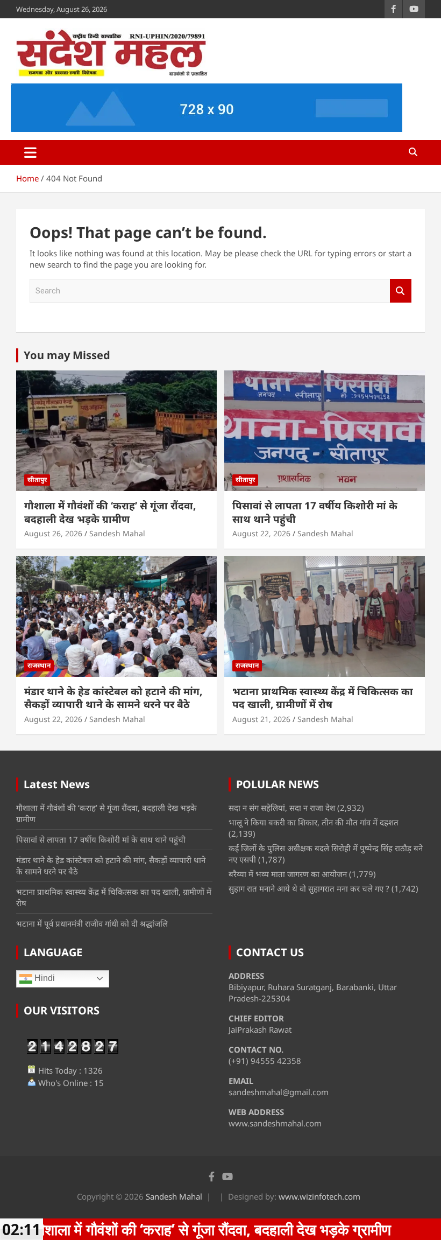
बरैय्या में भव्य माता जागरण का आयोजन (288, 873)
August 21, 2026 (261, 719)
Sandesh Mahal (117, 533)
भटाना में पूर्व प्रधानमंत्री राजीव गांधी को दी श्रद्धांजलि (92, 923)
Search (400, 291)
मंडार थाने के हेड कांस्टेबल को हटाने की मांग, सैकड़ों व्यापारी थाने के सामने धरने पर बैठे (113, 698)
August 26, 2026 (53, 533)
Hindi (43, 978)
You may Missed (67, 355)
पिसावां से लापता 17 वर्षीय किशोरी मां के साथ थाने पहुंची (314, 512)
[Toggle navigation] (30, 152)
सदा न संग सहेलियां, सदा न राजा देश (282, 807)
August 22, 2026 (261, 533)
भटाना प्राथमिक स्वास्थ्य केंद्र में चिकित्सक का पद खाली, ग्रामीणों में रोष (322, 698)
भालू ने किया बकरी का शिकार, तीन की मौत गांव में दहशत (314, 822)
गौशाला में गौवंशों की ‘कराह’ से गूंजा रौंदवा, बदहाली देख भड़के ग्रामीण (110, 512)
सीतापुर (37, 479)
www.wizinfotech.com (319, 1196)
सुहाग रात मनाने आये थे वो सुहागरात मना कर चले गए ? (309, 888)
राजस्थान (39, 665)
